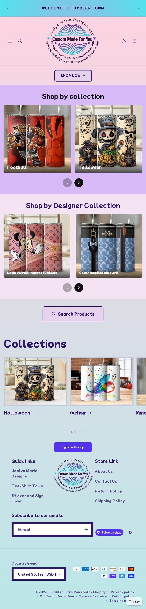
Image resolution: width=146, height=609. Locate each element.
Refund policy (123, 596)
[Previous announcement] (8, 8)
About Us (104, 471)
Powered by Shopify (90, 592)
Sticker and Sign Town (27, 498)
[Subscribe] (86, 529)
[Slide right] (82, 432)
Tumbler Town (61, 592)
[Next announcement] (138, 8)
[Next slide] (78, 182)
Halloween (17, 412)
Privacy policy (122, 592)
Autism (78, 412)
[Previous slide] (67, 182)
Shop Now (70, 75)
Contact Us (106, 481)
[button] (10, 41)
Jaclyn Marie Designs (24, 473)
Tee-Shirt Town (27, 485)
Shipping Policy (110, 500)
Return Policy (108, 491)
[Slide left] (64, 432)
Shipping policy (121, 600)
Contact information (57, 596)
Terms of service (93, 596)
